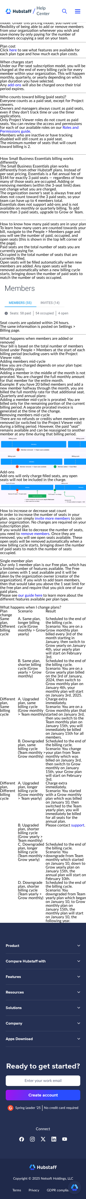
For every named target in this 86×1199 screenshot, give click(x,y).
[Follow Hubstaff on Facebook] (21, 1140)
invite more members (52, 518)
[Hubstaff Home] (19, 11)
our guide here (30, 595)
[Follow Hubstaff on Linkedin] (53, 1140)
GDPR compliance (60, 1190)
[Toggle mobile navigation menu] (77, 11)
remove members (35, 534)
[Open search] (64, 11)
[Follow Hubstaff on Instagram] (32, 1140)
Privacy (34, 1190)
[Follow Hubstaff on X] (43, 1140)
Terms (16, 1190)
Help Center (43, 11)
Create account (43, 1095)
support (77, 825)
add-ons (14, 85)
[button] (74, 1187)
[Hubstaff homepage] (43, 1167)
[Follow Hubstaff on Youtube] (64, 1140)
